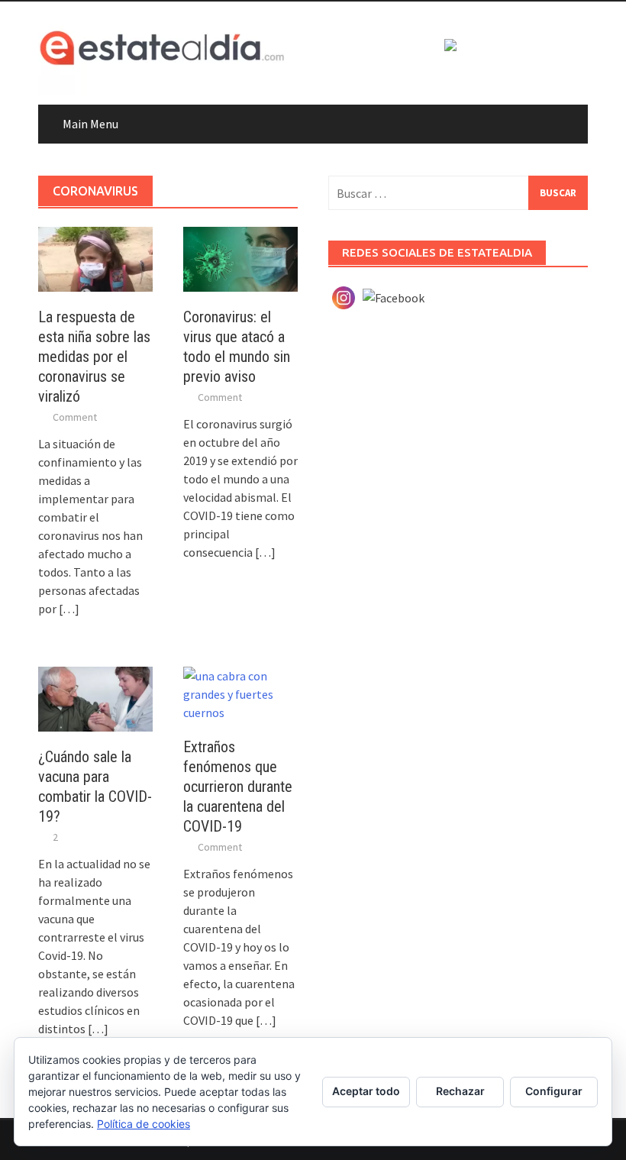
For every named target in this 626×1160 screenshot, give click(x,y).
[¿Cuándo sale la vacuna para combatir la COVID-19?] (95, 697)
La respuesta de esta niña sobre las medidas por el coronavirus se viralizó (94, 357)
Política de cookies (143, 1123)
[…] (67, 608)
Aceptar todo (366, 1090)
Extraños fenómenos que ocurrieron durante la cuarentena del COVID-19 (237, 786)
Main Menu (90, 123)
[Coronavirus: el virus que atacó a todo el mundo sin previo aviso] (240, 257)
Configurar (553, 1090)
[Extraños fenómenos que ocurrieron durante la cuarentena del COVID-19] (240, 692)
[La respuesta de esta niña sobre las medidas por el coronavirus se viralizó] (95, 257)
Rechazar (460, 1090)
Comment (75, 417)
